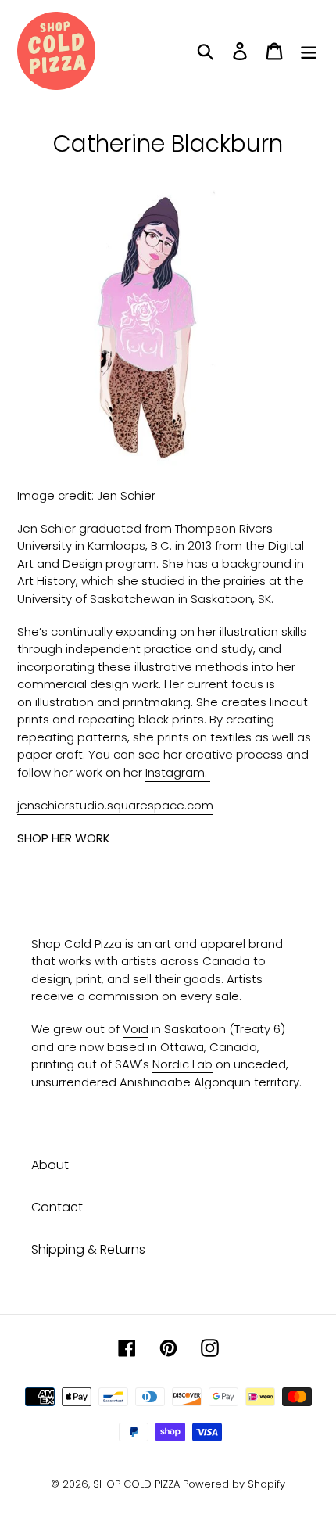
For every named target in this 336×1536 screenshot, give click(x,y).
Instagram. (177, 772)
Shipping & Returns (88, 1249)
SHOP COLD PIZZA (136, 1484)
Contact (57, 1207)
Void (135, 1029)
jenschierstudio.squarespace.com (115, 805)
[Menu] (308, 51)
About (50, 1165)
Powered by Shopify (234, 1484)
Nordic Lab (182, 1064)
